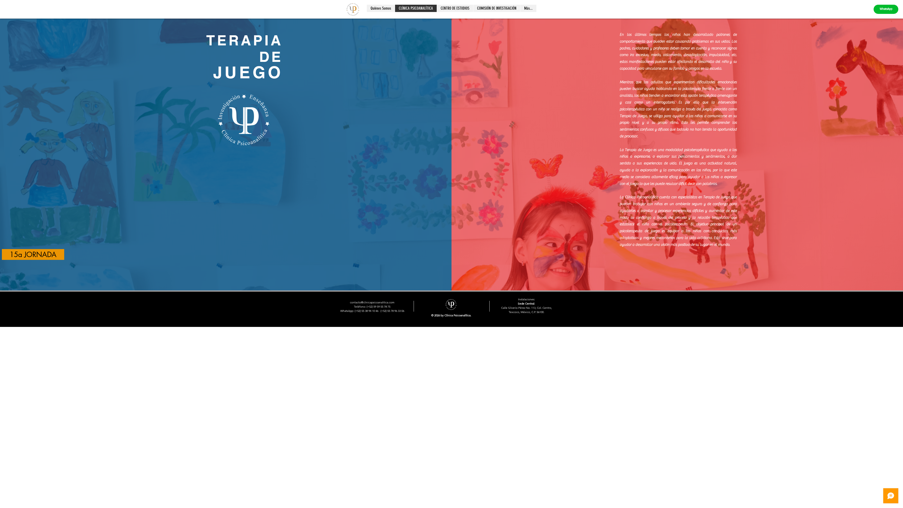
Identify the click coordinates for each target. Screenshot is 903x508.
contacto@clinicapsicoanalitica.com (372, 302)
